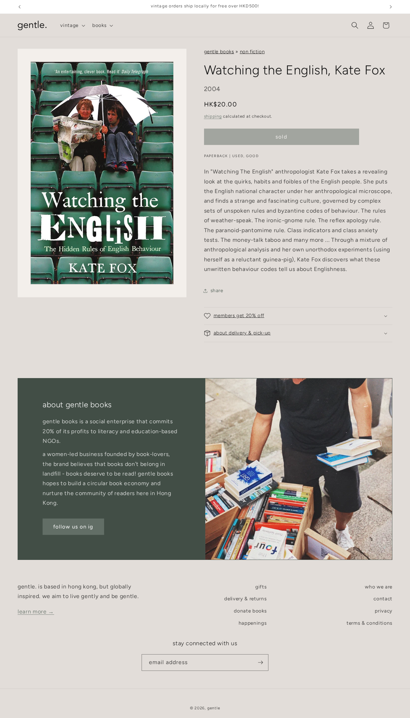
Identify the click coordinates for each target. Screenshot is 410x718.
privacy (383, 611)
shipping (213, 116)
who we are (378, 587)
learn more (36, 611)
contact (382, 599)
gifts (260, 587)
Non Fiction (252, 52)
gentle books (219, 52)
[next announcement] (391, 6)
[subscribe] (260, 662)
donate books (250, 611)
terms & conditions (369, 623)
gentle (213, 708)
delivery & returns (245, 599)
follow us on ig (73, 526)
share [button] (216, 290)
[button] (72, 25)
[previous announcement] (19, 6)
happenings (253, 623)
